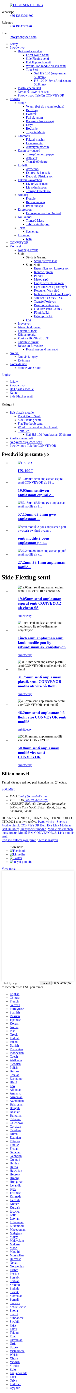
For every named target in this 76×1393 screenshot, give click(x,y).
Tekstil (22, 228)
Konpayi (15, 246)
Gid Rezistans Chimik (48, 309)
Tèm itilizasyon (48, 840)
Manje (22, 102)
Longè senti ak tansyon (49, 283)
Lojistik (23, 165)
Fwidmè (31, 114)
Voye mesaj (9, 868)
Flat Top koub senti (38, 62)
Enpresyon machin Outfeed (43, 213)
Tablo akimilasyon (37, 224)
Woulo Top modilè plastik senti (46, 66)
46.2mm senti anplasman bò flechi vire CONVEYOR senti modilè (42, 717)
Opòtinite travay (28, 342)
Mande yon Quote (29, 367)
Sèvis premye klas (45, 261)
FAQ (29, 320)
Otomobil (24, 136)
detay (28, 615)
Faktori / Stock (27, 331)
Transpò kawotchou (38, 191)
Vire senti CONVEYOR (50, 298)
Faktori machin (35, 139)
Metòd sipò (41, 279)
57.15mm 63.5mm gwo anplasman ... (37, 516)
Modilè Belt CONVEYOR (35, 832)
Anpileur (31, 158)
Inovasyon (24, 323)
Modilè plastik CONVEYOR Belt (23, 825)
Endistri (15, 99)
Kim (29, 239)
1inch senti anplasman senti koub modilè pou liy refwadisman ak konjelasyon (42, 642)
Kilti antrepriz (26, 334)
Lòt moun (24, 235)
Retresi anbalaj (35, 202)
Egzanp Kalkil (43, 316)
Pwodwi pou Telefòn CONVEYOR (41, 95)
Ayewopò (32, 169)
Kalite (13, 392)
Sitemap (62, 821)
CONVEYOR (19, 242)
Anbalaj (23, 194)
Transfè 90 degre (36, 161)
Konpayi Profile (28, 250)
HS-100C (25, 471)
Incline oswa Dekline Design (52, 294)
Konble (30, 198)
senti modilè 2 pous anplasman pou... (33, 540)
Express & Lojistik (38, 172)
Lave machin (34, 143)
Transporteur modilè (33, 829)
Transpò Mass (35, 220)
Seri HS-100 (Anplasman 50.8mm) (48, 434)
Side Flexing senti (37, 58)
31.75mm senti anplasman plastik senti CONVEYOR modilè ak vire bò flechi (39, 681)
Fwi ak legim (34, 117)
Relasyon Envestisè (30, 345)
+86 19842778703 (21, 26)
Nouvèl (14, 353)
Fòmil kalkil (41, 312)
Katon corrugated (29, 150)
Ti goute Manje (35, 132)
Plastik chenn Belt (29, 88)
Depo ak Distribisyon (39, 176)
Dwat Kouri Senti (37, 55)
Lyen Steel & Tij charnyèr (50, 286)
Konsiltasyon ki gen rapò (42, 349)
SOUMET (8, 789)
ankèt (21, 615)
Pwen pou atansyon (46, 305)
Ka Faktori (25, 217)
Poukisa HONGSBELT (33, 338)
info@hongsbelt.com (23, 37)
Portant (38, 275)
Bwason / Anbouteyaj (40, 121)
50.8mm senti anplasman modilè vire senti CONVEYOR (38, 752)
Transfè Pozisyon (45, 301)
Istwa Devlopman (29, 327)
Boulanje (31, 128)
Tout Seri (32, 69)
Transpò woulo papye (40, 154)
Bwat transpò (34, 206)
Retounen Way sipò (46, 290)
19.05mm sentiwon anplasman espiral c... (36, 492)
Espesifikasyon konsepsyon (51, 268)
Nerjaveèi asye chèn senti (34, 91)
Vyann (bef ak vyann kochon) (45, 106)
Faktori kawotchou (30, 180)
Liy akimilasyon (36, 187)
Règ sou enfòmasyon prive (19, 840)
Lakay (14, 44)
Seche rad (32, 231)
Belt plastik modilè (30, 51)
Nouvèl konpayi (28, 356)
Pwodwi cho (46, 821)
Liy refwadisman (37, 183)
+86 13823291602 (21, 15)
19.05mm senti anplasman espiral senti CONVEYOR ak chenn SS (39, 603)
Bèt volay (32, 110)
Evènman (24, 360)
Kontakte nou (18, 364)
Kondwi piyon (43, 272)
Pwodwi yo (17, 47)
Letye (29, 125)
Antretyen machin (37, 147)
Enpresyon (25, 209)
